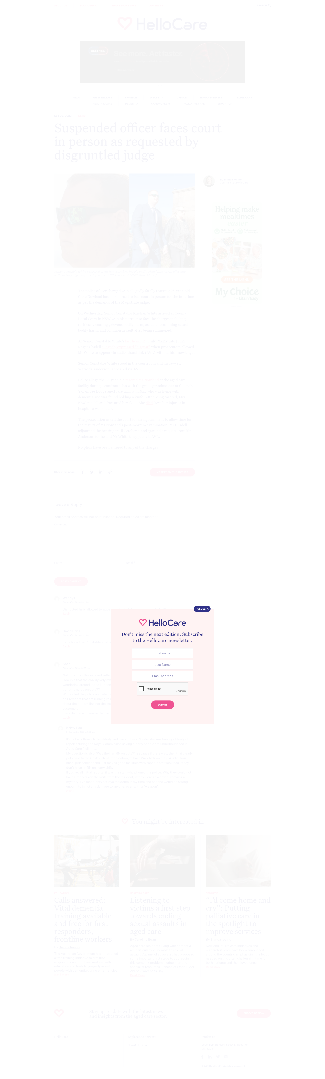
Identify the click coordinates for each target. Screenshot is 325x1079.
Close (201, 608)
